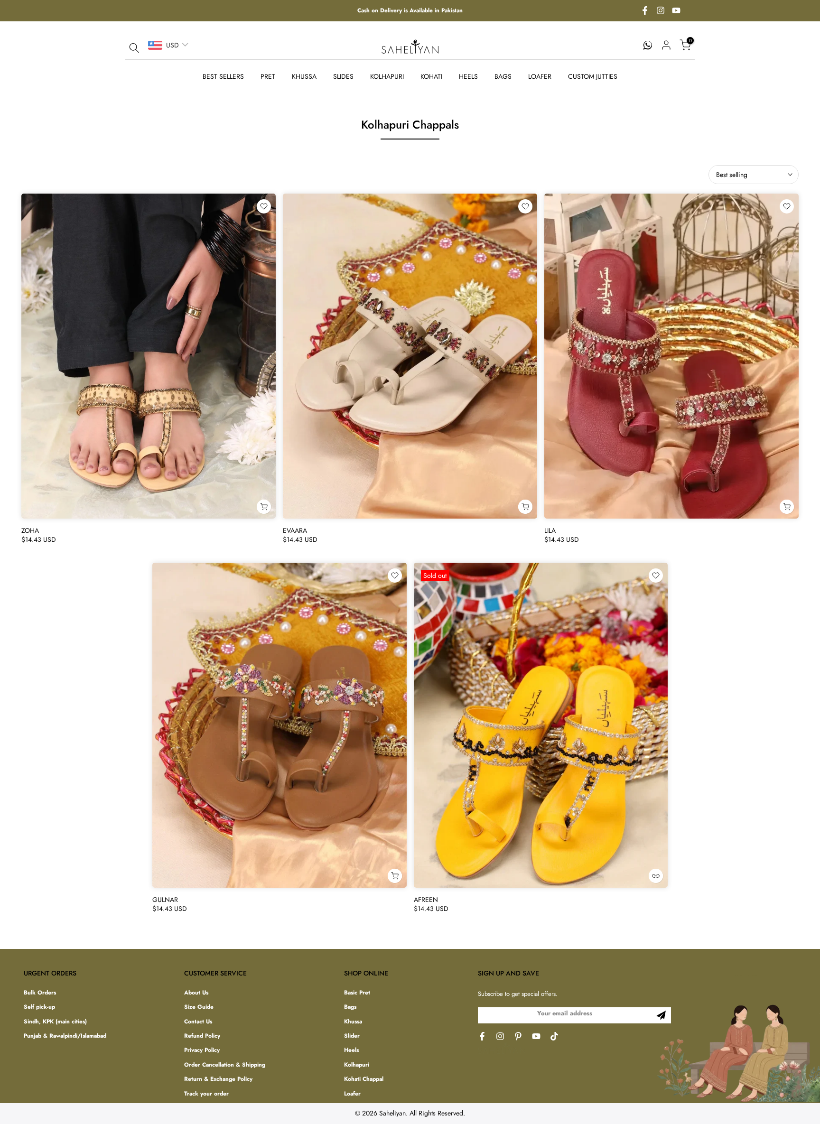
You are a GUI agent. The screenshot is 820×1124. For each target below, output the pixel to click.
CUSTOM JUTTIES (592, 76)
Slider (352, 1036)
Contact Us (198, 1022)
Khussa (353, 1022)
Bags (350, 1007)
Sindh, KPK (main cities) (55, 1022)
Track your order (206, 1094)
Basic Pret (357, 993)
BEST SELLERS (223, 76)
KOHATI (431, 76)
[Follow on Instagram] (660, 11)
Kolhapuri (356, 1065)
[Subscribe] (661, 1015)
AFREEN (426, 899)
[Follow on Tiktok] (554, 1036)
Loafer (352, 1094)
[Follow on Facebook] (645, 11)
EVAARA (295, 530)
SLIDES (343, 76)
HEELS (468, 76)
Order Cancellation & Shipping (224, 1065)
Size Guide (199, 1007)
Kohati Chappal (363, 1079)
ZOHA (30, 530)
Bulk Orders (40, 993)
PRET (268, 76)
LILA (550, 530)
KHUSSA (304, 76)
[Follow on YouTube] (676, 11)
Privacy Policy (202, 1050)
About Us (196, 993)
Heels (351, 1050)
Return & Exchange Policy (218, 1079)
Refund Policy (202, 1036)
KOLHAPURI (387, 76)
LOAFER (539, 76)
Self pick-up (39, 1007)
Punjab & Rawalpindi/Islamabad (65, 1036)
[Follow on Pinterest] (518, 1036)
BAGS (503, 76)
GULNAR (165, 899)
